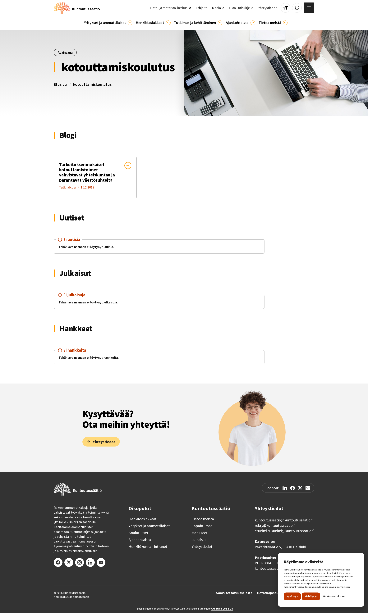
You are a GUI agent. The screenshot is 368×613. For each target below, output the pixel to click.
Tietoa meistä (203, 518)
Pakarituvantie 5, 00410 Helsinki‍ (280, 546)
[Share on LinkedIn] (285, 488)
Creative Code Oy (222, 608)
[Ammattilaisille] (130, 22)
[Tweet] (300, 488)
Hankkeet (200, 532)
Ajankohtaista (140, 539)
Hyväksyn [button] (292, 596)
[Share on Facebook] (292, 488)
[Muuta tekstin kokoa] (285, 8)
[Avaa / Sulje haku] (297, 8)
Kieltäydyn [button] (311, 596)
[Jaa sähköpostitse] (308, 488)
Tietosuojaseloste (270, 593)
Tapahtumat (202, 525)
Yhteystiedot (202, 546)
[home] (77, 8)
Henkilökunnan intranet (148, 546)
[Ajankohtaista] (220, 22)
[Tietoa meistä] (285, 22)
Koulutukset (138, 532)
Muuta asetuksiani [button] (334, 596)
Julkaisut (199, 539)
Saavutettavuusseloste (234, 593)
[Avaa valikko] (309, 7)
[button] (108, 23)
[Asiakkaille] (168, 22)
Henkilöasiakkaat (143, 518)
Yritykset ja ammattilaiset (149, 525)
